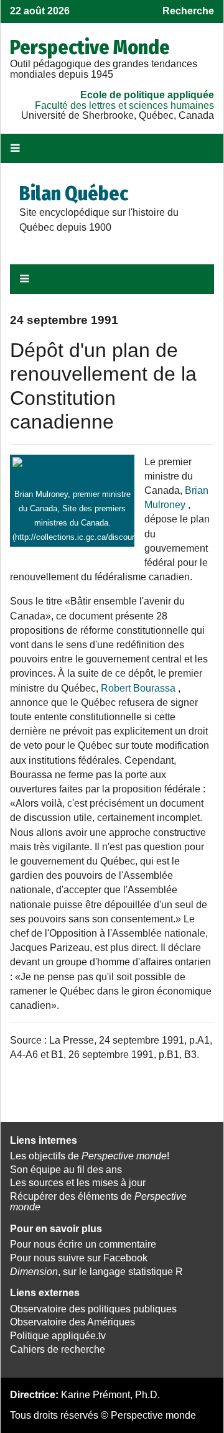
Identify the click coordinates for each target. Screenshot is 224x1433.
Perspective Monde (90, 47)
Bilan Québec (73, 193)
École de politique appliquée (147, 95)
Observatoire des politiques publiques (93, 1309)
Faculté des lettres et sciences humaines (124, 105)
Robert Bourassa (138, 688)
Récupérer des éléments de (98, 1201)
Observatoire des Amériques (72, 1322)
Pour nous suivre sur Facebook (78, 1258)
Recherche (188, 11)
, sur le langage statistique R (96, 1271)
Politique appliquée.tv (58, 1335)
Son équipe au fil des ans (66, 1169)
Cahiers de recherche (57, 1349)
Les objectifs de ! (89, 1156)
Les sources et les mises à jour (78, 1182)
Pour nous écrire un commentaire (83, 1244)
